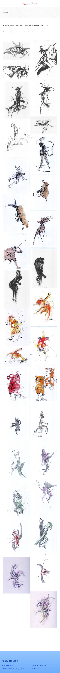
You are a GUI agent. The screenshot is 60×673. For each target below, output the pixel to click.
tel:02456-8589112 (7, 665)
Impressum (35, 668)
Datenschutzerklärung (39, 665)
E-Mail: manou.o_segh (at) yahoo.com (13, 669)
